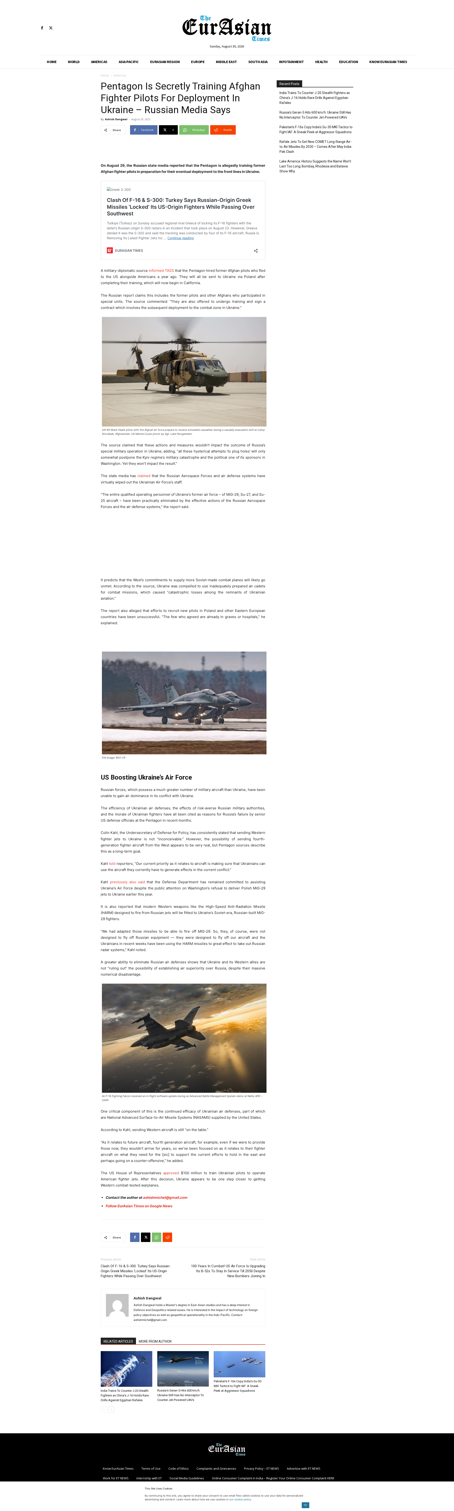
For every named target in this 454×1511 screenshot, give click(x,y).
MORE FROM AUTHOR (155, 1341)
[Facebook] (42, 28)
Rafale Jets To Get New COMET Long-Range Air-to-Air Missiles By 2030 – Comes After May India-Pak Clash (315, 147)
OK (305, 1505)
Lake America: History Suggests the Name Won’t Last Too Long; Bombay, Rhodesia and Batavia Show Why (315, 166)
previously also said (127, 882)
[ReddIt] (167, 1237)
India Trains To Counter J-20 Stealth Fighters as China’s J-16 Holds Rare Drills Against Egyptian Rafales (125, 1395)
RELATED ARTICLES (118, 1341)
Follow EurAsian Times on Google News (139, 1206)
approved (171, 1173)
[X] (51, 28)
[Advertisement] (183, 150)
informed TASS (161, 270)
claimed (143, 476)
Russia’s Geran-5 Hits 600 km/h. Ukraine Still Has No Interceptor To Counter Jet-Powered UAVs (180, 1395)
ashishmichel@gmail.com (165, 1197)
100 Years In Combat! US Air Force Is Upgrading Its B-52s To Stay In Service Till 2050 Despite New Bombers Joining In (228, 1271)
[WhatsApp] (156, 1237)
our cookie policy (240, 1499)
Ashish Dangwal (116, 119)
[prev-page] (104, 1410)
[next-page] (111, 1410)
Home (105, 75)
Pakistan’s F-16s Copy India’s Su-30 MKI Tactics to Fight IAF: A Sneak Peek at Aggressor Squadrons (237, 1385)
